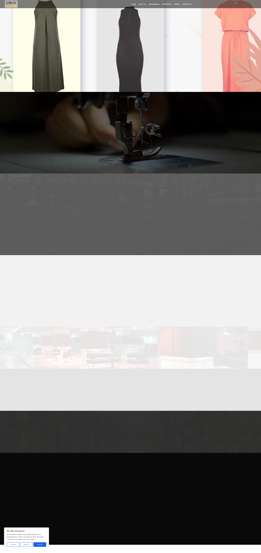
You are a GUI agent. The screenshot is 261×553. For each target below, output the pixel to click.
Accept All (40, 544)
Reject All (26, 544)
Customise (13, 544)
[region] (26, 538)
